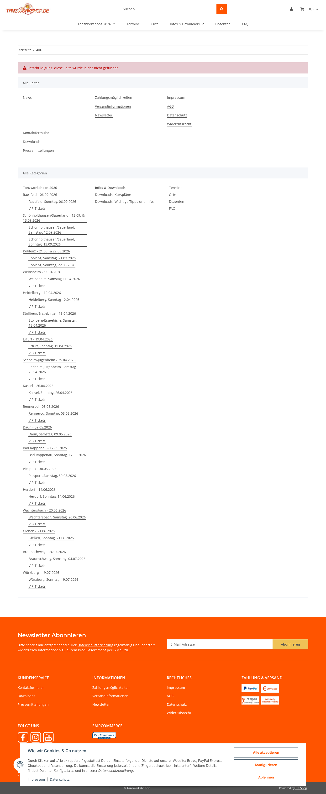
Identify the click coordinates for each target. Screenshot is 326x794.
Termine (175, 187)
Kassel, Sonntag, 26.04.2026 (51, 392)
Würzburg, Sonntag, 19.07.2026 (53, 579)
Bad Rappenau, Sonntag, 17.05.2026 (57, 455)
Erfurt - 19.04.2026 (38, 339)
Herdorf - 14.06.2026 (39, 489)
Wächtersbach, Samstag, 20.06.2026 (57, 517)
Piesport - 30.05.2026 (39, 468)
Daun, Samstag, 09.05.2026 (50, 434)
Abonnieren (290, 644)
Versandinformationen (113, 106)
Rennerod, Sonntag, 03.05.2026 (53, 413)
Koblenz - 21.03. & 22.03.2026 (46, 251)
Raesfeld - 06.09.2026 (40, 194)
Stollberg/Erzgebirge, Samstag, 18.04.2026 (53, 323)
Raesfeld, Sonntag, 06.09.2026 (52, 201)
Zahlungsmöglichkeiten (113, 97)
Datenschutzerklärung (95, 645)
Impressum (36, 779)
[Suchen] (221, 9)
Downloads (32, 141)
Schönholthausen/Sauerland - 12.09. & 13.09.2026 (53, 218)
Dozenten (176, 201)
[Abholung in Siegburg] (250, 700)
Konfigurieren (266, 765)
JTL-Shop (301, 788)
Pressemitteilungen (38, 150)
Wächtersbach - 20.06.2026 (44, 510)
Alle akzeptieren (266, 752)
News (27, 97)
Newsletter (103, 115)
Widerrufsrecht (179, 124)
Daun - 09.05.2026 (37, 427)
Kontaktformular (36, 133)
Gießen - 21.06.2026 (39, 531)
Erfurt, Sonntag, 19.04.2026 (50, 346)
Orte (172, 194)
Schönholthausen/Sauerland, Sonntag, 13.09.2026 (52, 241)
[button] (291, 9)
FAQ (172, 208)
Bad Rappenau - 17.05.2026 (45, 448)
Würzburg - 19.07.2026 (41, 572)
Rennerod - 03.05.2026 (41, 406)
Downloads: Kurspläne (113, 194)
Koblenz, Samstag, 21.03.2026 (52, 258)
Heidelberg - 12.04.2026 (42, 292)
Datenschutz (60, 779)
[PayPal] (250, 688)
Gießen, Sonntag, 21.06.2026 (51, 538)
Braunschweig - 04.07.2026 (44, 551)
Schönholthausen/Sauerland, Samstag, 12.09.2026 (52, 230)
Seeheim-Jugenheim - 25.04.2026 (49, 360)
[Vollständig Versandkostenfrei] (270, 700)
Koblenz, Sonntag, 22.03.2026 (52, 265)
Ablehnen (266, 777)
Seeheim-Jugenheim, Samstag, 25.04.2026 (53, 369)
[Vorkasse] (270, 688)
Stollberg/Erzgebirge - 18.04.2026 (49, 313)
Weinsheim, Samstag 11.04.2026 (54, 279)
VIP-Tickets (37, 208)
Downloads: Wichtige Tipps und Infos (124, 201)
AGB (170, 106)
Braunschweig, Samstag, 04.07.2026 (57, 558)
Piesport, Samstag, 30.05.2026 (52, 475)
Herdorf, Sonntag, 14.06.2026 (52, 496)
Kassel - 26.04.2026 (38, 385)
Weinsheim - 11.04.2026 (42, 272)
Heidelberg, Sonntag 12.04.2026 (54, 299)
